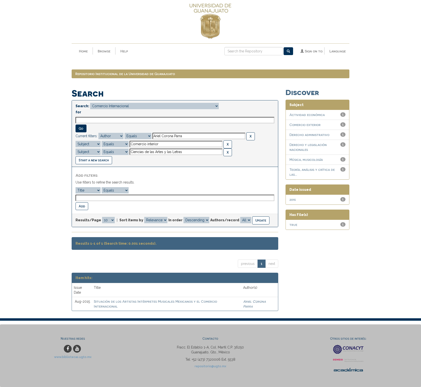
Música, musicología (306, 159)
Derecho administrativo (309, 135)
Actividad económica (307, 115)
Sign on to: (313, 51)
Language (337, 51)
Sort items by (131, 220)
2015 (292, 199)
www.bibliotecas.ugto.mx (73, 357)
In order (175, 220)
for (78, 112)
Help (124, 51)
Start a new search (94, 160)
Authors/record (224, 220)
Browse (104, 51)
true (293, 225)
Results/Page (88, 220)
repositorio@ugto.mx (210, 366)
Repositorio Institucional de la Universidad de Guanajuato (125, 74)
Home (83, 51)
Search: (82, 106)
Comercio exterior (305, 125)
